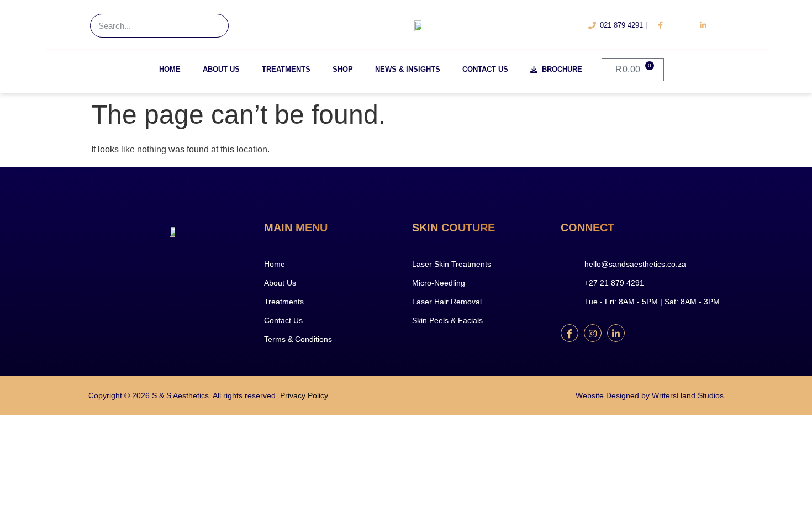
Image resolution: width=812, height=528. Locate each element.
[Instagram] (593, 333)
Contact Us (485, 69)
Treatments (286, 69)
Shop (343, 69)
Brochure (559, 69)
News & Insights (407, 69)
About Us (221, 69)
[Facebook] (569, 333)
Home (170, 69)
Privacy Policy (304, 395)
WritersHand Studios (688, 395)
